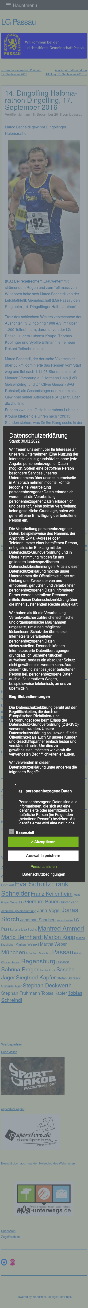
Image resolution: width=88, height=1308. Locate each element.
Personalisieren (44, 866)
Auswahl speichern (43, 856)
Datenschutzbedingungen (43, 874)
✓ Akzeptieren (43, 842)
